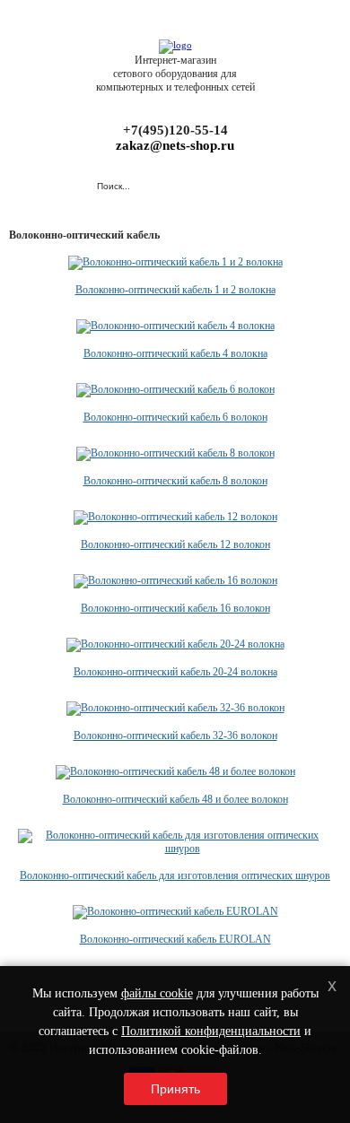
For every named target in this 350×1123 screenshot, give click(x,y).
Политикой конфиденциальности (211, 1031)
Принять (175, 1089)
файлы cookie (157, 993)
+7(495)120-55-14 (175, 130)
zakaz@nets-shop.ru (175, 145)
